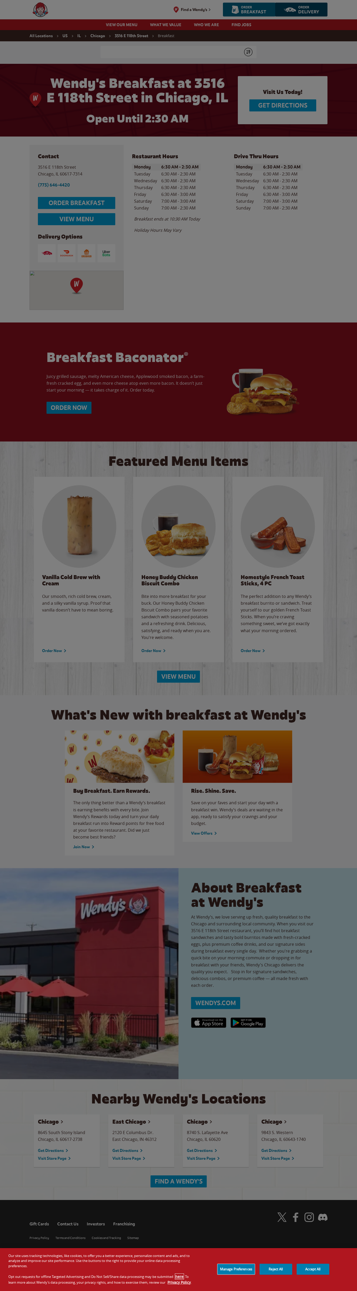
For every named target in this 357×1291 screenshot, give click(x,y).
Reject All (276, 1269)
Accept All (312, 1269)
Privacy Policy (179, 1281)
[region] (178, 1269)
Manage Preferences (236, 1269)
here (179, 1276)
